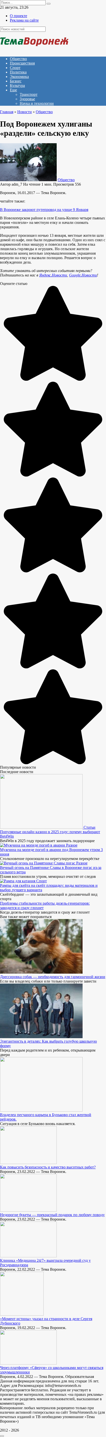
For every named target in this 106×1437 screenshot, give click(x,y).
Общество (18, 59)
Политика (18, 72)
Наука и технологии (37, 103)
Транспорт (28, 94)
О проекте (18, 16)
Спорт (15, 68)
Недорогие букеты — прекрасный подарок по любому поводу (52, 1215)
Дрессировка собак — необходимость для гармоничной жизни (52, 977)
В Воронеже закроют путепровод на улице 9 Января (44, 209)
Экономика (19, 76)
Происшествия (22, 63)
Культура (17, 85)
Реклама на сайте (24, 20)
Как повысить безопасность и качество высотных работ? (48, 1167)
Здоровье (27, 99)
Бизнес (15, 81)
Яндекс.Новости (53, 275)
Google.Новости (83, 275)
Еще (13, 90)
